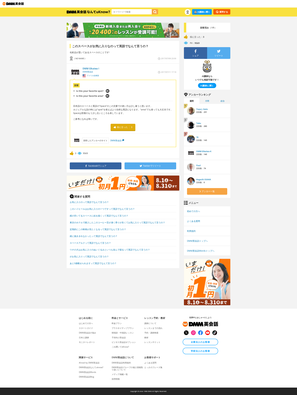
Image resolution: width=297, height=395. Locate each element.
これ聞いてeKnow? (120, 346)
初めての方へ (193, 211)
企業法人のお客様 (200, 341)
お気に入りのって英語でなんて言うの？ (89, 202)
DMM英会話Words (87, 372)
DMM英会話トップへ (197, 240)
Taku (198, 123)
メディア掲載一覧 (120, 374)
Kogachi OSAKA (203, 179)
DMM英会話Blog (86, 376)
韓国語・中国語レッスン (123, 332)
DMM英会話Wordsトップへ (200, 250)
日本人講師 (84, 337)
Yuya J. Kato (202, 109)
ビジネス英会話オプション (124, 342)
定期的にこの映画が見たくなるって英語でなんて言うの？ (98, 229)
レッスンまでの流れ (153, 328)
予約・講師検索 (151, 332)
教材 (146, 337)
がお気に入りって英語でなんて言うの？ (89, 256)
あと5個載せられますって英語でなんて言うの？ (93, 263)
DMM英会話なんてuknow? (91, 367)
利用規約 (191, 230)
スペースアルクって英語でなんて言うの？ (90, 242)
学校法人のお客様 (200, 350)
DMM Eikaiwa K (203, 151)
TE (197, 137)
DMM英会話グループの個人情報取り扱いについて (127, 368)
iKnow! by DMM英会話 (89, 362)
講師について (150, 323)
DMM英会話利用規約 (121, 362)
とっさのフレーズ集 (153, 367)
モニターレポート (87, 342)
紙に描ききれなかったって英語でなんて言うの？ (93, 236)
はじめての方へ (86, 323)
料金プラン (117, 323)
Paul (198, 165)
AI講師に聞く (203, 11)
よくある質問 (193, 221)
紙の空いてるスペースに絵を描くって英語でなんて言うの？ (99, 215)
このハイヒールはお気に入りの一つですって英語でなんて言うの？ (102, 208)
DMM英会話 (115, 140)
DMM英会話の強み (87, 332)
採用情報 (116, 379)
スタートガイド (86, 328)
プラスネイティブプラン (123, 328)
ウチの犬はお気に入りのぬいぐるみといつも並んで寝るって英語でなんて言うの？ (110, 249)
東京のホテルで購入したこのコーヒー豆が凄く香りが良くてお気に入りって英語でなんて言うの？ (117, 222)
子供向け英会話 (119, 337)
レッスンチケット (152, 342)
